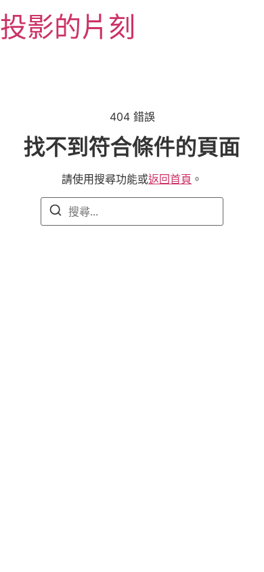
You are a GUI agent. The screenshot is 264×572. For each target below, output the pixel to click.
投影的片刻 (67, 26)
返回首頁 (170, 179)
